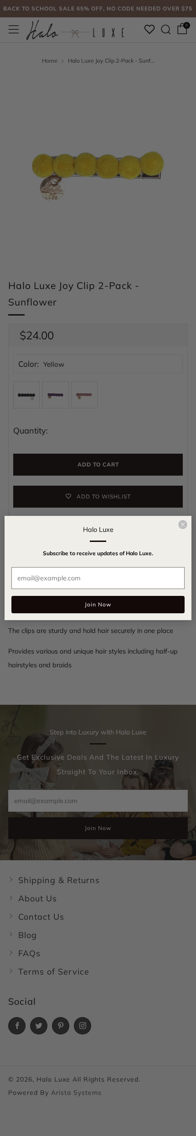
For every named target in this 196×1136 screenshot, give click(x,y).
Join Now (98, 604)
